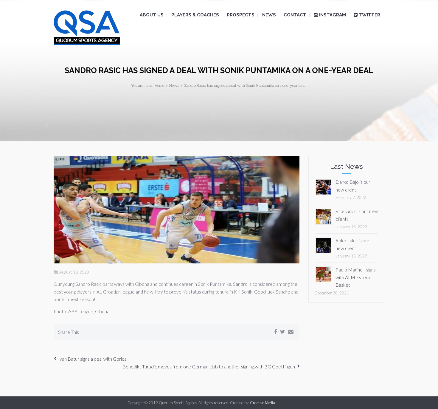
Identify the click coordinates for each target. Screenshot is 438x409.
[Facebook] (276, 331)
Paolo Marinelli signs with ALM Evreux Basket (356, 277)
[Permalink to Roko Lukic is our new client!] (323, 245)
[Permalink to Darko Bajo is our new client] (323, 186)
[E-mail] (291, 331)
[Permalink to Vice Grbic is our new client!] (323, 215)
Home (159, 85)
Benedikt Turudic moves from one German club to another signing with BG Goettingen (208, 366)
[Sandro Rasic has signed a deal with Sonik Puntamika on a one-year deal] (176, 210)
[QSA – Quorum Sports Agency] (87, 27)
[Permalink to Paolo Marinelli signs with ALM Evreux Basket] (323, 274)
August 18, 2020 (74, 272)
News (174, 85)
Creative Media (262, 402)
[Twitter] (283, 331)
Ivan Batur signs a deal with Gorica (92, 359)
